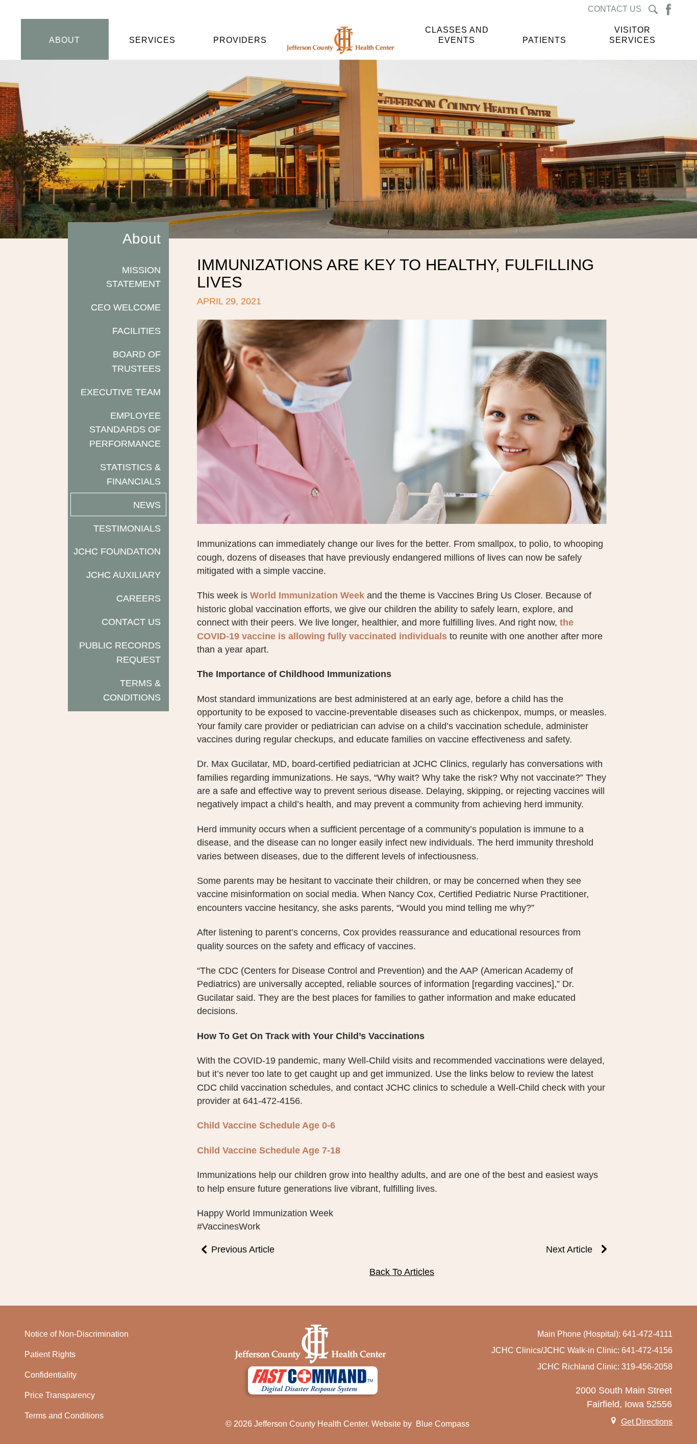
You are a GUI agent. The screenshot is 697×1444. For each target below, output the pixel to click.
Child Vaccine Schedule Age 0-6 (266, 1125)
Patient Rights (50, 1354)
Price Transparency (59, 1395)
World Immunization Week (307, 595)
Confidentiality (50, 1374)
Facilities (136, 330)
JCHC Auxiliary (123, 574)
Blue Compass (442, 1423)
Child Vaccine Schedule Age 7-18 (268, 1150)
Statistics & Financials (130, 474)
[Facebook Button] (668, 9)
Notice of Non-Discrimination (76, 1334)
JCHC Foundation (117, 551)
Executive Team (121, 392)
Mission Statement (133, 277)
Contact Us (131, 621)
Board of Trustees (136, 361)
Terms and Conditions (64, 1415)
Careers (138, 598)
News (147, 504)
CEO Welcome (126, 307)
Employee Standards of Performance (125, 429)
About (141, 239)
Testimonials (127, 528)
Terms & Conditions (132, 690)
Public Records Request (120, 652)
